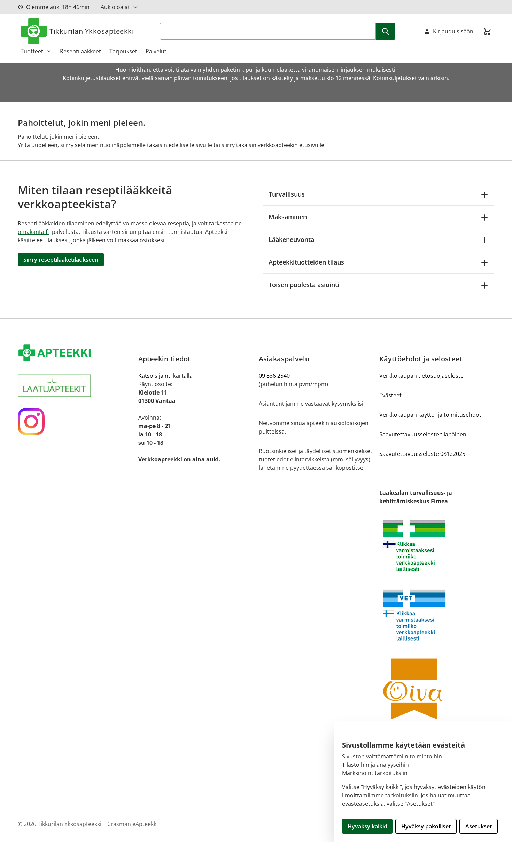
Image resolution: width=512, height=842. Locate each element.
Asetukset (478, 826)
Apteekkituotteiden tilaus (306, 262)
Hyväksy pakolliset (426, 826)
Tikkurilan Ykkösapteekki (91, 31)
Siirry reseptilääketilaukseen (60, 259)
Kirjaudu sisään (453, 31)
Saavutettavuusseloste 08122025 (422, 454)
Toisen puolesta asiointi (304, 285)
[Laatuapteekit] (75, 385)
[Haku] (385, 31)
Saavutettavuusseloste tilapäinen (422, 434)
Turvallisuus (287, 194)
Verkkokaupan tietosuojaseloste (421, 376)
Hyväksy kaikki (367, 826)
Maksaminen (288, 217)
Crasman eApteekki (132, 824)
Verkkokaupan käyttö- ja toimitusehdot (430, 415)
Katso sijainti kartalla (165, 376)
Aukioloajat (115, 7)
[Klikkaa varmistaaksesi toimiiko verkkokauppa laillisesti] (436, 545)
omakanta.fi (33, 232)
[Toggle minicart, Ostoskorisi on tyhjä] (487, 31)
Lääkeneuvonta (291, 239)
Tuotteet (32, 51)
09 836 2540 (274, 376)
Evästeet (390, 395)
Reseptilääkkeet (80, 51)
